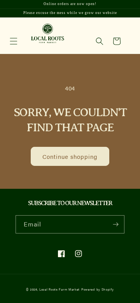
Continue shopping (70, 156)
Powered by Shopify (97, 289)
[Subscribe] (115, 224)
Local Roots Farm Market (59, 289)
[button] (99, 41)
